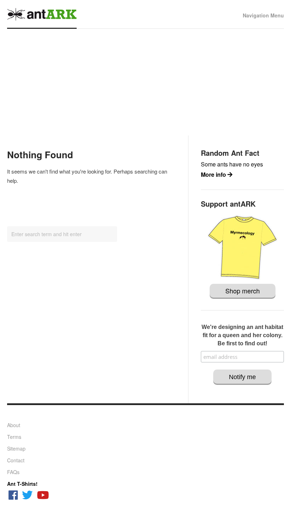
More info (214, 174)
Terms (14, 436)
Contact (15, 460)
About (13, 425)
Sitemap (16, 448)
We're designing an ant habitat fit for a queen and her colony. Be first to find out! (242, 335)
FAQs (13, 471)
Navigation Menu (263, 15)
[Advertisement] (145, 82)
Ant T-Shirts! (22, 483)
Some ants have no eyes (232, 164)
